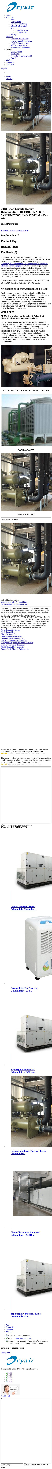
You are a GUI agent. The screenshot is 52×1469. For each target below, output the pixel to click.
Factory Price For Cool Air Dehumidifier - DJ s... (24, 989)
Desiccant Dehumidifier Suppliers (14, 641)
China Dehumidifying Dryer (12, 636)
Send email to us (7, 231)
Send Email (5, 1396)
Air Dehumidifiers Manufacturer (35, 264)
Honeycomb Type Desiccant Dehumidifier (17, 643)
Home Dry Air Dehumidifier (12, 264)
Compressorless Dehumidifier (12, 638)
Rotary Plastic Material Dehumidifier (15, 649)
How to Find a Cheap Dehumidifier (14, 604)
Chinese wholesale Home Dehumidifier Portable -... (23, 907)
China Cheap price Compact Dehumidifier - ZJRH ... (25, 1233)
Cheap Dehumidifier (9, 634)
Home (8, 77)
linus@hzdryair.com (23, 1338)
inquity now (5, 1352)
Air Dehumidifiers (8, 632)
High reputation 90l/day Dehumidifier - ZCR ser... (23, 1070)
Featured (9, 79)
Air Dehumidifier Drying (10, 630)
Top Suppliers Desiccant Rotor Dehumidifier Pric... (26, 1315)
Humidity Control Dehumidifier (13, 645)
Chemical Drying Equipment (12, 266)
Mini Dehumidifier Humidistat (12, 647)
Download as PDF (21, 231)
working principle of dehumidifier (14, 602)
